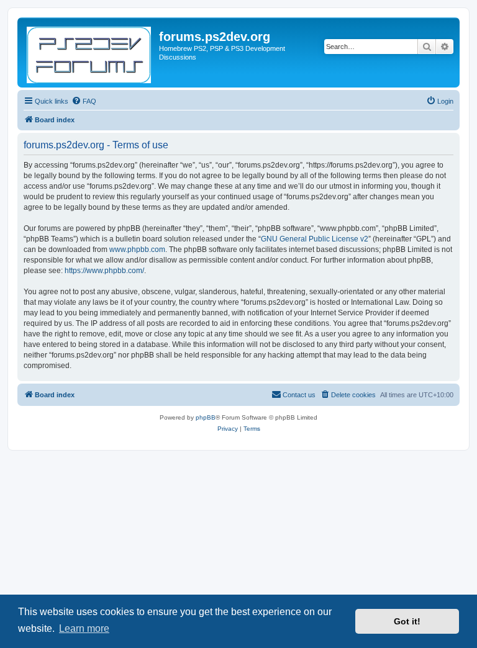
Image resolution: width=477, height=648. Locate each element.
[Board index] (89, 52)
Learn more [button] (84, 628)
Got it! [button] (407, 621)
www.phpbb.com (137, 249)
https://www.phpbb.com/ (104, 270)
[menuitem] (83, 101)
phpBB (206, 417)
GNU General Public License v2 (314, 239)
